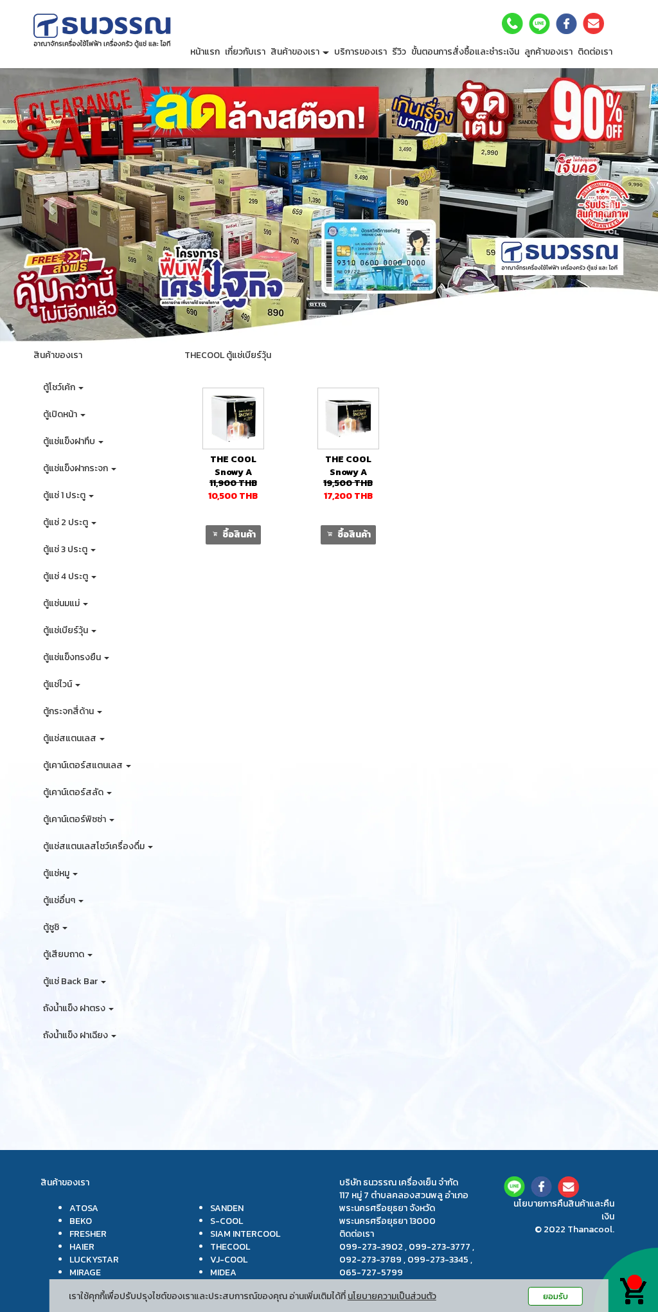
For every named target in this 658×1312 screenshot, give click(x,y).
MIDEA (223, 1272)
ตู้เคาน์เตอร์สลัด (74, 792)
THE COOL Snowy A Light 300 (348, 472)
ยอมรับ (555, 1296)
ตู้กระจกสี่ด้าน (69, 711)
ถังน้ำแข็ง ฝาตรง (75, 1008)
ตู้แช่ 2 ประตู (66, 522)
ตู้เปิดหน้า (61, 414)
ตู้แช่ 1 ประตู (65, 495)
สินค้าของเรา (296, 51)
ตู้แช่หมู (57, 873)
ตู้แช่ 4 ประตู (66, 576)
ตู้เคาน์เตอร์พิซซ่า (75, 819)
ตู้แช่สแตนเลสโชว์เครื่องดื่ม (95, 846)
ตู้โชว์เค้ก (60, 387)
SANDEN (227, 1208)
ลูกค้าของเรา (548, 51)
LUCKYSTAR (94, 1259)
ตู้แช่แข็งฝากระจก (76, 468)
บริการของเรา (360, 51)
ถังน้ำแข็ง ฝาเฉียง (76, 1035)
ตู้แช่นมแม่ (62, 603)
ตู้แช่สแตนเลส (70, 738)
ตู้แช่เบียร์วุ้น (66, 630)
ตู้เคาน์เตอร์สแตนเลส (84, 765)
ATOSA (83, 1208)
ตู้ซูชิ (52, 927)
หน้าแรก (205, 51)
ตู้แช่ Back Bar (71, 981)
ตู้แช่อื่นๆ (60, 900)
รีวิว (399, 51)
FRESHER (88, 1234)
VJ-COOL (228, 1259)
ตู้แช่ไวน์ (58, 684)
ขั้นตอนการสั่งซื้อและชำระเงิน (465, 51)
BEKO (80, 1221)
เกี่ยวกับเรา (245, 51)
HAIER (81, 1247)
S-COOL (226, 1221)
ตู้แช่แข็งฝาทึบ (70, 441)
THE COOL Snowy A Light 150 (233, 472)
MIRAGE (85, 1272)
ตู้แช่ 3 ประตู (66, 549)
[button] (49, 205)
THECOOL (230, 1247)
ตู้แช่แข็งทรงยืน (73, 657)
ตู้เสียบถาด (64, 954)
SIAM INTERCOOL (245, 1234)
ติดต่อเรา (595, 51)
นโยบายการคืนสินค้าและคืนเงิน (563, 1210)
